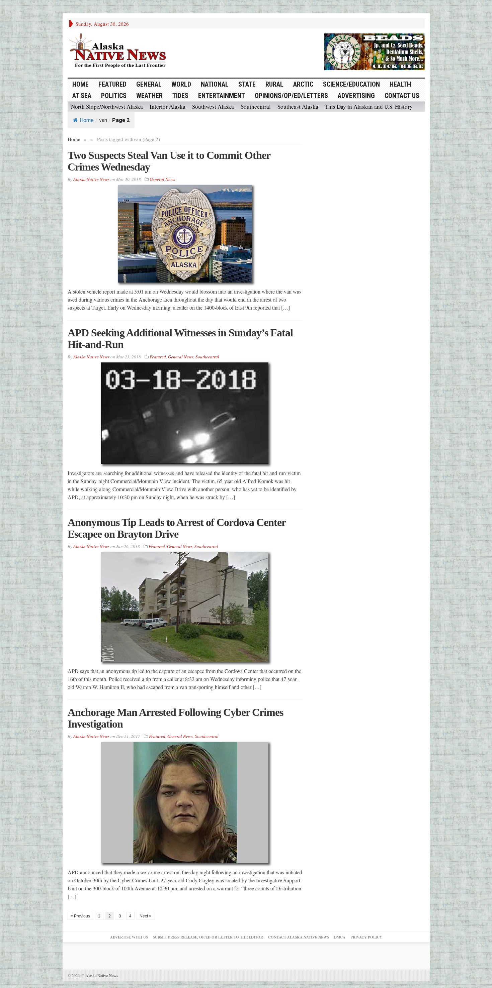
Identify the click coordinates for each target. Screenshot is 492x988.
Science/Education (351, 84)
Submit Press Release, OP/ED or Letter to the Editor (208, 937)
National (215, 84)
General (149, 84)
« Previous (80, 916)
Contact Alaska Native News (298, 937)
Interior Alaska (167, 106)
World (181, 84)
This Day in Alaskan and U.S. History (369, 106)
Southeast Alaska (297, 106)
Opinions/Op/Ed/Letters (291, 96)
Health (400, 84)
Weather (149, 96)
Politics (114, 96)
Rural (274, 84)
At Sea (81, 96)
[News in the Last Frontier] (119, 51)
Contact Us (402, 96)
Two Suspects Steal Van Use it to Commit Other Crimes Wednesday (169, 161)
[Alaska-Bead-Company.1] (374, 50)
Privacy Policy (366, 937)
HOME (80, 84)
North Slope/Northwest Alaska (107, 106)
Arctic (303, 84)
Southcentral (256, 106)
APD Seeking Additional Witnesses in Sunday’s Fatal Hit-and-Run (180, 338)
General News (162, 179)
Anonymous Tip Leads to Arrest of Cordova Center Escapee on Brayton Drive (176, 528)
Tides (180, 96)
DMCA (339, 937)
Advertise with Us (129, 937)
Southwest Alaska (213, 106)
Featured (112, 84)
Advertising (356, 96)
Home (87, 120)
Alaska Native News (100, 975)
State (247, 84)
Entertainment (221, 96)
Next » (145, 916)
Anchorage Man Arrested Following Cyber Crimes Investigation (175, 718)
